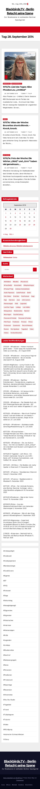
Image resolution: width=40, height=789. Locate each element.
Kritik (16, 303)
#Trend (6, 710)
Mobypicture (8, 311)
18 (20, 221)
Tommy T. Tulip (26, 93)
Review (6, 329)
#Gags (5, 595)
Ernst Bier (16, 296)
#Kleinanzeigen (8, 630)
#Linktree (21, 785)
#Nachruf (6, 655)
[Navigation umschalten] (20, 29)
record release (27, 325)
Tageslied (24, 329)
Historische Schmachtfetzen (13, 734)
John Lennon (26, 300)
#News (5, 665)
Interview (12, 300)
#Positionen (7, 675)
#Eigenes (6, 576)
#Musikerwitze (8, 650)
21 (34, 221)
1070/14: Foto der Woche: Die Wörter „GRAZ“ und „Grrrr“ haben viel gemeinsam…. (20, 161)
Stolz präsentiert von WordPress (12, 778)
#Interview (7, 625)
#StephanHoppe (29, 285)
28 (34, 225)
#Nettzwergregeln (9, 660)
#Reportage (7, 685)
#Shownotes (7, 695)
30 (10, 229)
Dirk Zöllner (7, 296)
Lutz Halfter (26, 307)
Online (10, 257)
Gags (32, 296)
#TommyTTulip (8, 289)
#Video (5, 119)
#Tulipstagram (8, 715)
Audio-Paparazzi (9, 292)
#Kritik (5, 635)
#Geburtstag (7, 600)
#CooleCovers (8, 571)
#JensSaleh (17, 285)
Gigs (5, 300)
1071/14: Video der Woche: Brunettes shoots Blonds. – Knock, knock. (16, 125)
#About (8, 785)
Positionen (16, 322)
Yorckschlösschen (16, 333)
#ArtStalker (7, 281)
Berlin (29, 292)
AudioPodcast (20, 292)
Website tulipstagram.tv (24, 246)
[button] (37, 30)
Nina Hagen (7, 314)
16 (10, 221)
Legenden (23, 303)
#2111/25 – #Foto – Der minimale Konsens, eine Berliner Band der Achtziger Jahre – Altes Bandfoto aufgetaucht (18, 488)
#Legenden (7, 640)
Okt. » (11, 234)
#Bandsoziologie (9, 566)
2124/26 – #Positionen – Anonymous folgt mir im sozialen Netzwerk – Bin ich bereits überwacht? (19, 358)
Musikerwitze (18, 311)
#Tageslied (7, 705)
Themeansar (20, 780)
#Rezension (7, 690)
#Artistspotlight (8, 551)
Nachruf (26, 311)
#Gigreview (7, 615)
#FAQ (5, 586)
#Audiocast (6, 83)
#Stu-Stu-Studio (9, 700)
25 (20, 225)
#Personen (7, 670)
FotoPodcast (25, 296)
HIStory (6, 739)
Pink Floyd (7, 322)
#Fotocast (6, 155)
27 (29, 225)
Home (3, 785)
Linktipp (18, 307)
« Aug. (5, 234)
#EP (4, 581)
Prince (30, 322)
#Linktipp (6, 645)
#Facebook (24, 281)
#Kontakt (14, 785)
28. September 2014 (11, 93)
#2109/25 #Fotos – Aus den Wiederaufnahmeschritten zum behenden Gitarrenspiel (18, 506)
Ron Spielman (15, 329)
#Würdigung (7, 729)
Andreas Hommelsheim (22, 289)
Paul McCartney (18, 314)
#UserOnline (28, 785)
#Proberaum (8, 680)
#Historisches (8, 620)
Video (31, 329)
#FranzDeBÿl (8, 285)
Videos (6, 333)
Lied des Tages (9, 307)
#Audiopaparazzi (16, 83)
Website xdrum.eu (9, 246)
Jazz (18, 300)
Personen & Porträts (10, 318)
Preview (23, 322)
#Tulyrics (6, 719)
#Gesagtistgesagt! (9, 605)
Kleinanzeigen (8, 303)
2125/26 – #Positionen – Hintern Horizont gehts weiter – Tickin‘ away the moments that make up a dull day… (19, 349)
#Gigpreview (7, 610)
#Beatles (15, 281)
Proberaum (7, 325)
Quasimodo (16, 325)
